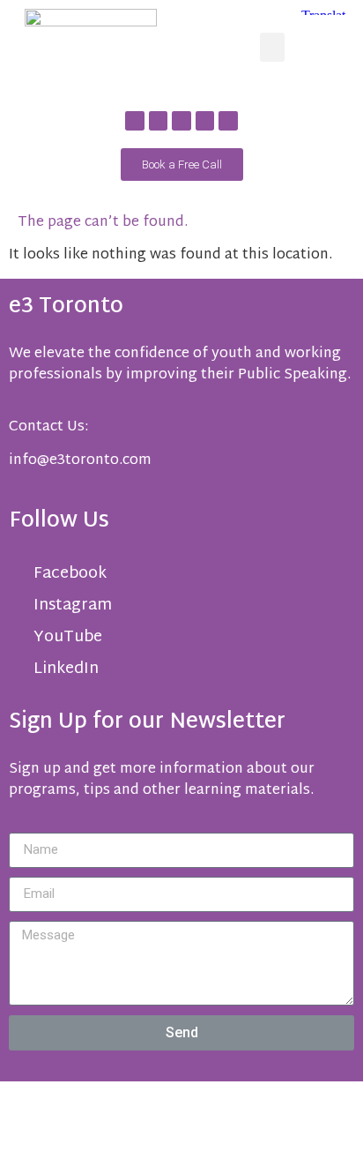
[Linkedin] (158, 121)
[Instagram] (205, 121)
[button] (272, 47)
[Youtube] (181, 121)
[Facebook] (134, 121)
